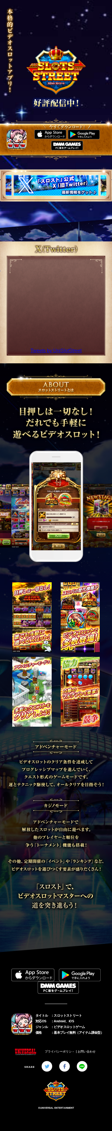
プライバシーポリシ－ (60, 1051)
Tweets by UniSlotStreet (56, 350)
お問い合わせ (87, 1051)
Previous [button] (9, 185)
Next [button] (102, 185)
